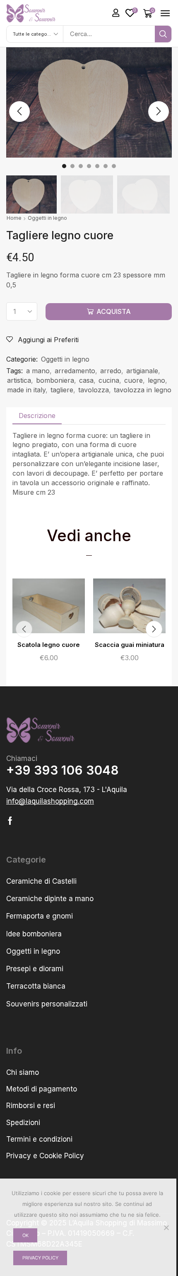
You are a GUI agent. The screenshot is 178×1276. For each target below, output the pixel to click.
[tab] (37, 415)
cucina (109, 380)
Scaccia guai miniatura (129, 645)
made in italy (26, 390)
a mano (38, 371)
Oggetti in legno (47, 218)
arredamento (75, 371)
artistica (19, 380)
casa (86, 380)
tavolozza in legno (142, 390)
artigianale (142, 371)
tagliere (62, 390)
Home (14, 218)
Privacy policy (40, 1258)
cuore (133, 380)
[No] (166, 1227)
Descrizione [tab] (37, 415)
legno (156, 380)
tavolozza (93, 390)
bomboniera (55, 380)
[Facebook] (10, 821)
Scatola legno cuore (48, 645)
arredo (110, 371)
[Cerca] (163, 34)
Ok (25, 1235)
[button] (116, 13)
